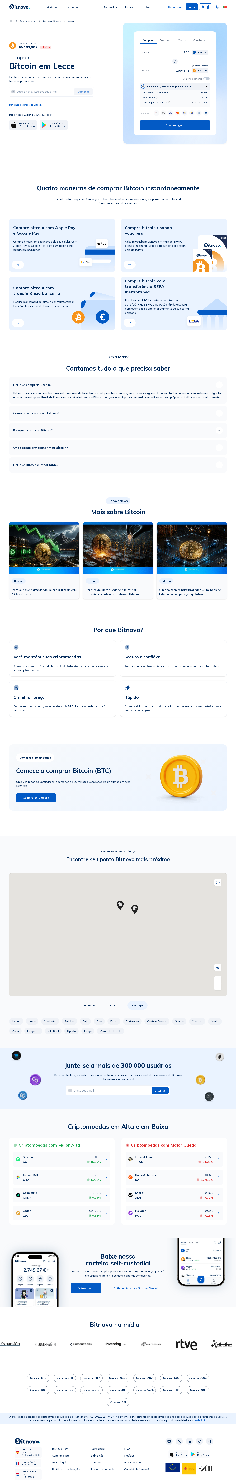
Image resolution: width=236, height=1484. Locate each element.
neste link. (200, 1420)
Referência (98, 1448)
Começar (83, 91)
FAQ (127, 1448)
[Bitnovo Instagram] (169, 1441)
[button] (225, 7)
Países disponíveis (102, 1469)
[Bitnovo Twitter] (179, 1441)
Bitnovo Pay (60, 1448)
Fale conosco (132, 1462)
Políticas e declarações (66, 1469)
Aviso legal (59, 1462)
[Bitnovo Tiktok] (199, 1441)
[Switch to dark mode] (217, 7)
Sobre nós (97, 1455)
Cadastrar (175, 7)
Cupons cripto (61, 1455)
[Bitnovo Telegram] (209, 1441)
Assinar (160, 1090)
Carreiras (96, 1462)
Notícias (129, 1455)
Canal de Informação (137, 1469)
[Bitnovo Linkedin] (189, 1441)
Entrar (192, 7)
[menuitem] (51, 6)
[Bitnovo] (19, 7)
